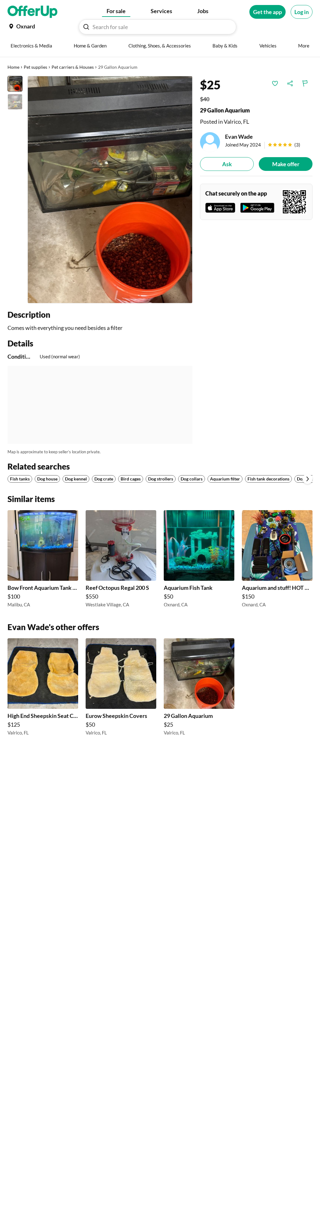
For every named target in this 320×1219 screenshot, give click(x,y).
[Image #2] (15, 102)
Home (13, 67)
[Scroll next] (307, 479)
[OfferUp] (33, 12)
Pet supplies (35, 67)
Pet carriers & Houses (73, 67)
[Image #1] (15, 84)
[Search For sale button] (86, 27)
